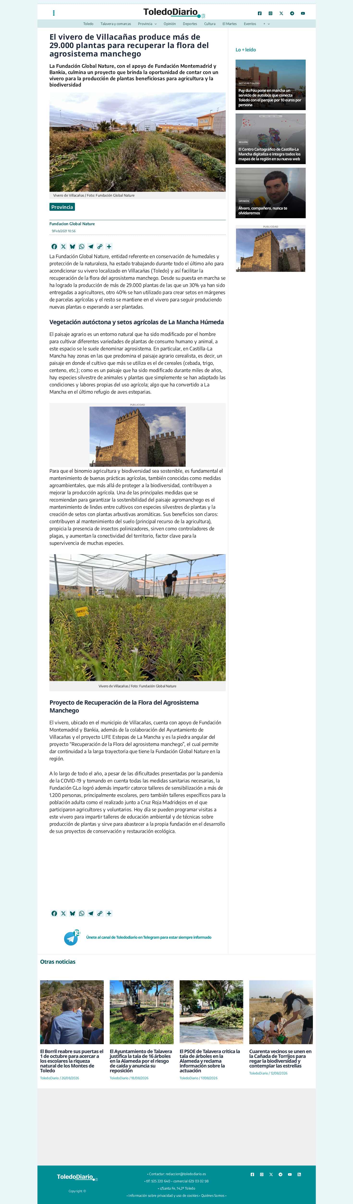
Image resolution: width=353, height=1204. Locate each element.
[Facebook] (259, 13)
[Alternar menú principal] (54, 12)
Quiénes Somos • (214, 1195)
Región (243, 142)
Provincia (62, 207)
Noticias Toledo (249, 83)
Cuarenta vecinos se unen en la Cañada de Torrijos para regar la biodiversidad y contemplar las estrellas (280, 1058)
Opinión (244, 201)
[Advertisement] (137, 876)
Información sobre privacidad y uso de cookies (163, 1195)
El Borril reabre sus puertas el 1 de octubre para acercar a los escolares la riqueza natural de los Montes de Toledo (71, 1061)
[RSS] (299, 1174)
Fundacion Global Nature (72, 223)
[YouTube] (303, 13)
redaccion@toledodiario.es (186, 1174)
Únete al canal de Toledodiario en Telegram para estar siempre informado (148, 937)
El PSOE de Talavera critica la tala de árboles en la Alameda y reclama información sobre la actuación (210, 1061)
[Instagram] (270, 13)
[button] (154, 23)
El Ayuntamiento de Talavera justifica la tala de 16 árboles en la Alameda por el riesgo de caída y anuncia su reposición (141, 1061)
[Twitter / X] (281, 13)
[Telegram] (292, 13)
